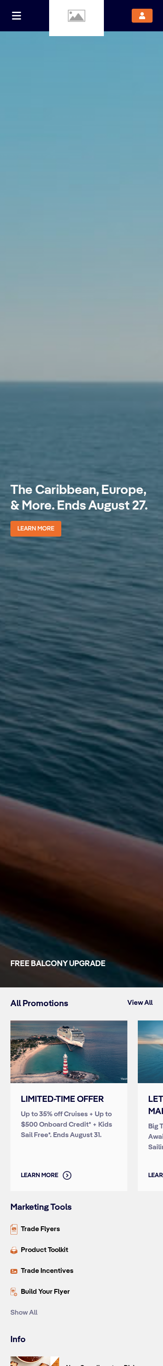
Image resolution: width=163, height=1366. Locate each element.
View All (140, 1003)
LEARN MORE (35, 529)
